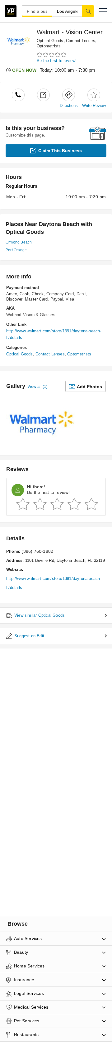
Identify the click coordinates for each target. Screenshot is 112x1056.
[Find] (88, 11)
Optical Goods (50, 40)
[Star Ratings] (52, 54)
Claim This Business (60, 150)
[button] (103, 11)
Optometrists (49, 46)
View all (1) (37, 386)
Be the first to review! (57, 60)
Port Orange (16, 250)
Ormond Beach (19, 242)
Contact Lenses (80, 40)
